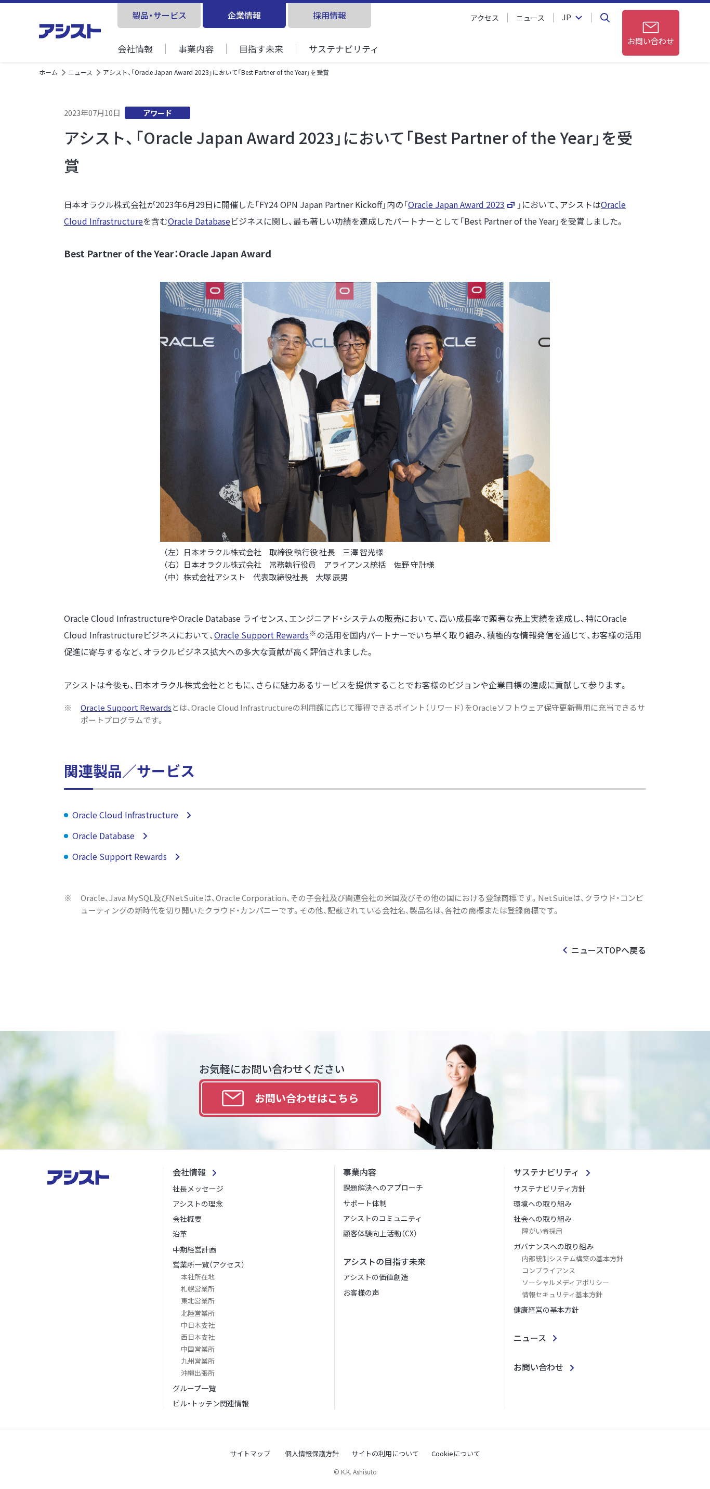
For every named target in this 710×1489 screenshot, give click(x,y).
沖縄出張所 (198, 1373)
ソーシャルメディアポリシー (565, 1282)
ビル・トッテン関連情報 (211, 1403)
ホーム (48, 72)
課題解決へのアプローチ (383, 1187)
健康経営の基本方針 (546, 1309)
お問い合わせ (538, 1367)
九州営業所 (198, 1361)
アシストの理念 (198, 1203)
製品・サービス (159, 15)
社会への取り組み (543, 1218)
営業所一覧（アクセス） (209, 1264)
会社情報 (135, 48)
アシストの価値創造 (375, 1277)
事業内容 (196, 48)
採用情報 (329, 15)
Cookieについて (455, 1453)
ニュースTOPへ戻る (608, 950)
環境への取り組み (543, 1203)
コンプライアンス (548, 1270)
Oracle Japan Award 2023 (456, 204)
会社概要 (187, 1218)
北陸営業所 (198, 1313)
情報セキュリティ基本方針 (562, 1294)
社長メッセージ (198, 1188)
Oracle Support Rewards (261, 635)
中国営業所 (198, 1349)
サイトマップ (250, 1453)
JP (566, 17)
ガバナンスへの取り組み (554, 1246)
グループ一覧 (194, 1388)
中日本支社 (198, 1325)
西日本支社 (198, 1337)
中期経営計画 (194, 1249)
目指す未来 (261, 48)
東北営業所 (198, 1300)
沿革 (180, 1234)
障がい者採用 (542, 1231)
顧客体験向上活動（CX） (380, 1233)
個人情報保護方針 (312, 1453)
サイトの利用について (385, 1453)
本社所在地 (198, 1277)
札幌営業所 (198, 1289)
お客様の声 (361, 1292)
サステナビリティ (344, 48)
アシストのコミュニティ (382, 1218)
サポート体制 (365, 1203)
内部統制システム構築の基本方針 (572, 1258)
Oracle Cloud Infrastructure (126, 814)
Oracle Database (199, 221)
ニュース (530, 17)
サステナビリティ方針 (550, 1188)
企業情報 (244, 15)
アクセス (484, 17)
